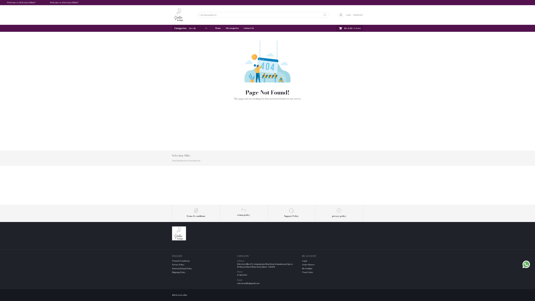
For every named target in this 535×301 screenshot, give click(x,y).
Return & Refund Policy (182, 268)
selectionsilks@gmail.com (248, 283)
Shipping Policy (178, 272)
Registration (358, 15)
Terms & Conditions (181, 261)
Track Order (307, 272)
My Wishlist (307, 268)
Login (348, 15)
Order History (308, 265)
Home (218, 28)
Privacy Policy (178, 265)
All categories (232, 28)
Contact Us (249, 28)
